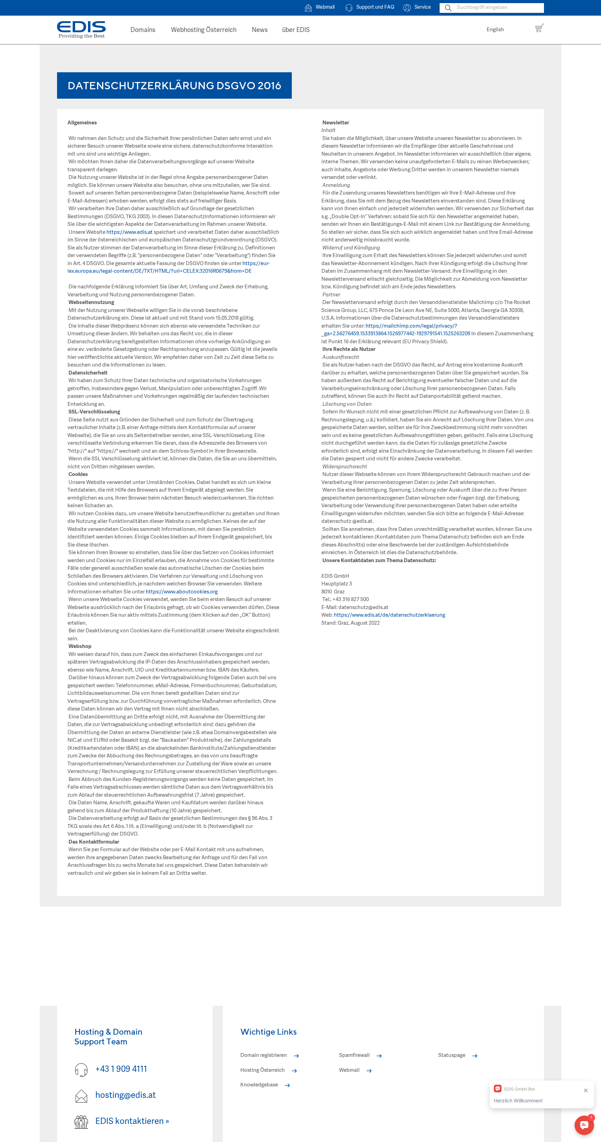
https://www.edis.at (129, 232)
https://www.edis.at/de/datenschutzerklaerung (389, 615)
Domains (142, 30)
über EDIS (296, 30)
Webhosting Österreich (204, 30)
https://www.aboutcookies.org (182, 592)
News (260, 30)
